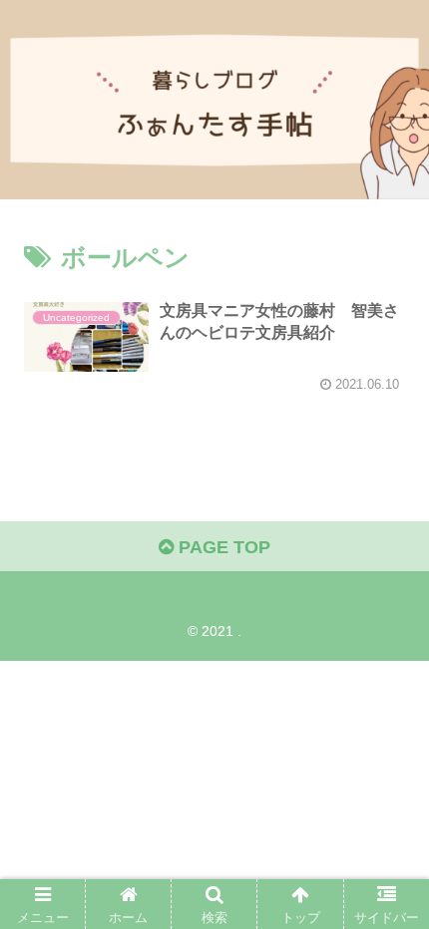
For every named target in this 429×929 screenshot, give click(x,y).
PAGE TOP (222, 547)
